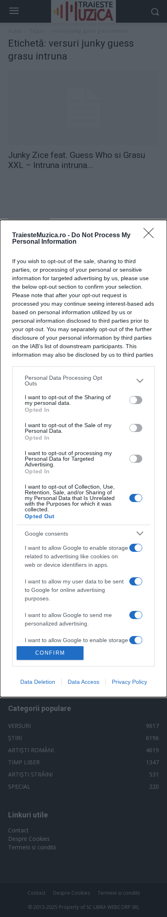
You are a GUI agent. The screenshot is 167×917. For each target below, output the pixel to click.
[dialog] (83, 458)
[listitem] (83, 380)
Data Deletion (37, 682)
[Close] (151, 235)
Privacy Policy (129, 682)
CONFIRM (50, 653)
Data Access (83, 682)
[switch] (135, 400)
